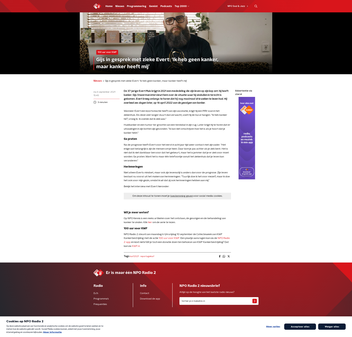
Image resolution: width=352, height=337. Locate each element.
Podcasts (166, 6)
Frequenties (100, 304)
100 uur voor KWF (169, 238)
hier (150, 222)
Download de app (150, 299)
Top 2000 (181, 6)
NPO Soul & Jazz (236, 6)
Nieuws (119, 6)
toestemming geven (181, 196)
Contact (144, 293)
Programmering (136, 6)
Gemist (153, 6)
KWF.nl (136, 246)
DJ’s (96, 293)
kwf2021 (134, 256)
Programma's (101, 299)
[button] (255, 6)
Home (109, 6)
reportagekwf (147, 256)
